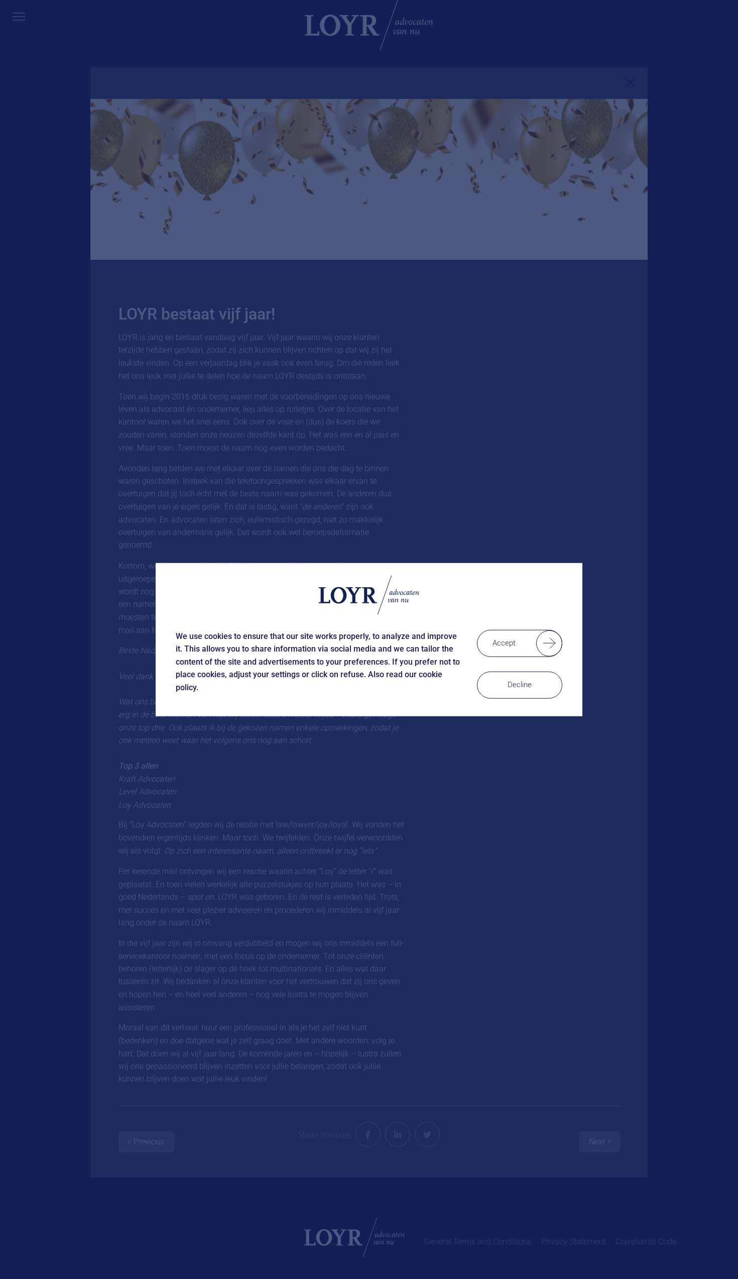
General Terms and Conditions (477, 1241)
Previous (149, 1141)
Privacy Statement (573, 1241)
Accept (504, 642)
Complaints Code (646, 1241)
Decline (520, 684)
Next (597, 1141)
